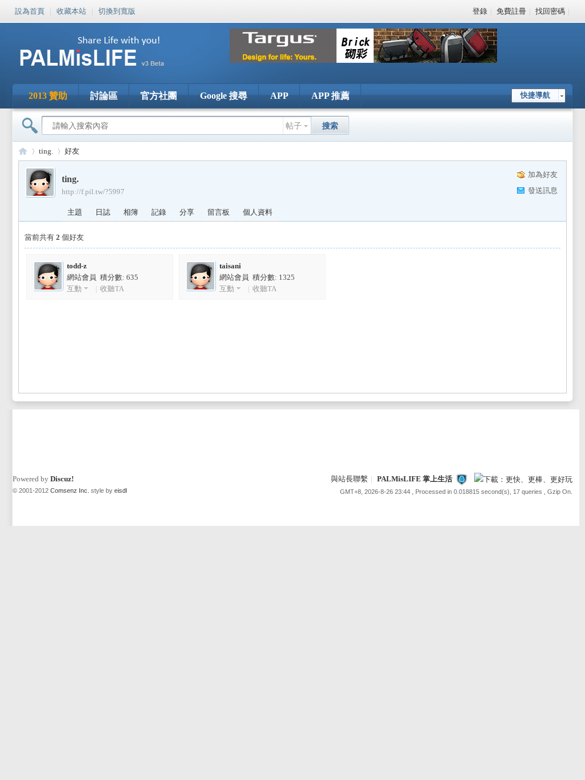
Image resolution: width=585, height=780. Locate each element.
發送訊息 (543, 190)
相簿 (130, 212)
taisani (230, 266)
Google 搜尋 (223, 95)
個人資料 (258, 212)
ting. (46, 151)
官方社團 (159, 95)
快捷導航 (535, 95)
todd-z (77, 266)
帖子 (294, 126)
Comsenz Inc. (69, 490)
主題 (74, 212)
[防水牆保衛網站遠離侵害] (461, 479)
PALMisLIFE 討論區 (22, 151)
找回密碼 (550, 11)
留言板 (218, 212)
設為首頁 (30, 10)
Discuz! (62, 479)
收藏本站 (71, 10)
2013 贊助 (48, 95)
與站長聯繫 (349, 479)
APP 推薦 (330, 95)
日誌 (102, 212)
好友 (72, 151)
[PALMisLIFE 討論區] (104, 70)
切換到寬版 (116, 10)
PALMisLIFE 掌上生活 (414, 479)
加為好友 (543, 174)
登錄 (479, 11)
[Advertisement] (292, 438)
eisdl (120, 490)
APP (279, 95)
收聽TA (112, 288)
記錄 (158, 212)
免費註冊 (511, 11)
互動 (74, 288)
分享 (186, 212)
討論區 (104, 95)
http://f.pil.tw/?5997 (93, 191)
